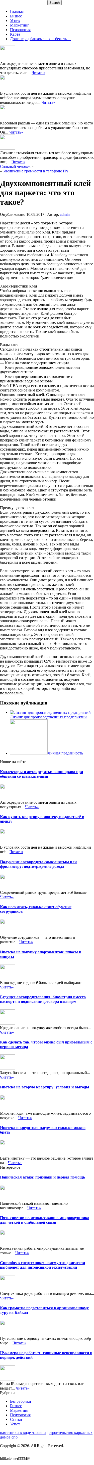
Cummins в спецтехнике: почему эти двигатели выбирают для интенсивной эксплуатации (42, 1265)
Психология (20, 30)
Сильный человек (15, 166)
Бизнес (16, 16)
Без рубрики (20, 1401)
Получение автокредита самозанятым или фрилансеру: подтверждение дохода (38, 864)
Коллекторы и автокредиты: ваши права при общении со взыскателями (41, 774)
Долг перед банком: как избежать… (40, 39)
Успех (15, 20)
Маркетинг (19, 25)
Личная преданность (65, 753)
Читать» (38, 72)
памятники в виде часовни (23, 1432)
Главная (17, 11)
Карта (15, 34)
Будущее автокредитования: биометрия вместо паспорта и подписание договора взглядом (43, 999)
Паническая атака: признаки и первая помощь (42, 1177)
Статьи (16, 1419)
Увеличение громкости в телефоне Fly (35, 171)
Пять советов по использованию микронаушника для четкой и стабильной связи (44, 1220)
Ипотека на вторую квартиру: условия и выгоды (44, 1087)
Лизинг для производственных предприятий (48, 717)
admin (65, 214)
